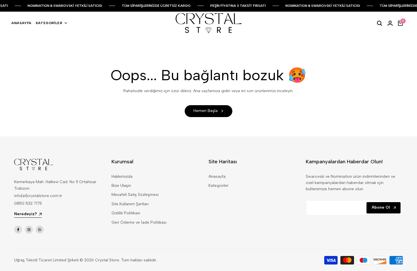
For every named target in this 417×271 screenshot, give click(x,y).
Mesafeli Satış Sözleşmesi (135, 194)
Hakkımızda (121, 176)
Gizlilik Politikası (125, 213)
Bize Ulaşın (121, 185)
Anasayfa (217, 176)
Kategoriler (218, 185)
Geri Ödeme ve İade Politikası (139, 222)
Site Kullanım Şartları (130, 204)
